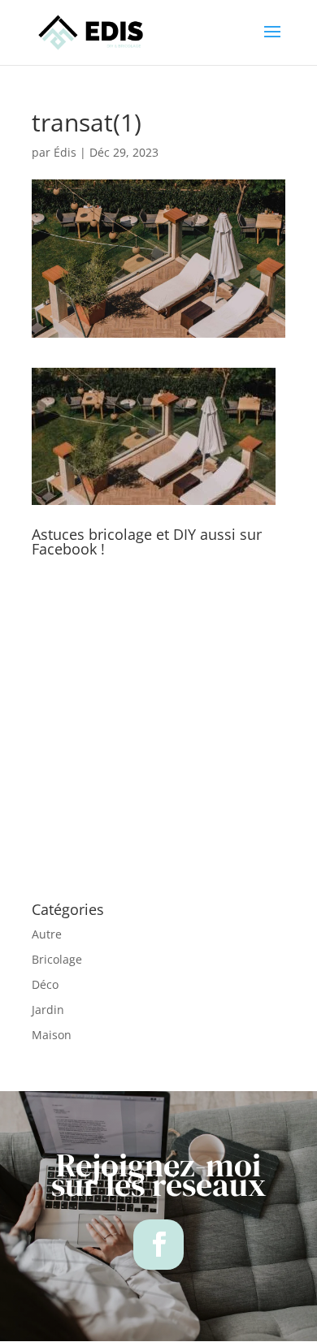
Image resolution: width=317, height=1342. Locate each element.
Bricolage (57, 959)
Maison (52, 1034)
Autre (47, 934)
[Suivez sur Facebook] (158, 1244)
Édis (65, 152)
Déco (45, 984)
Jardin (48, 1009)
